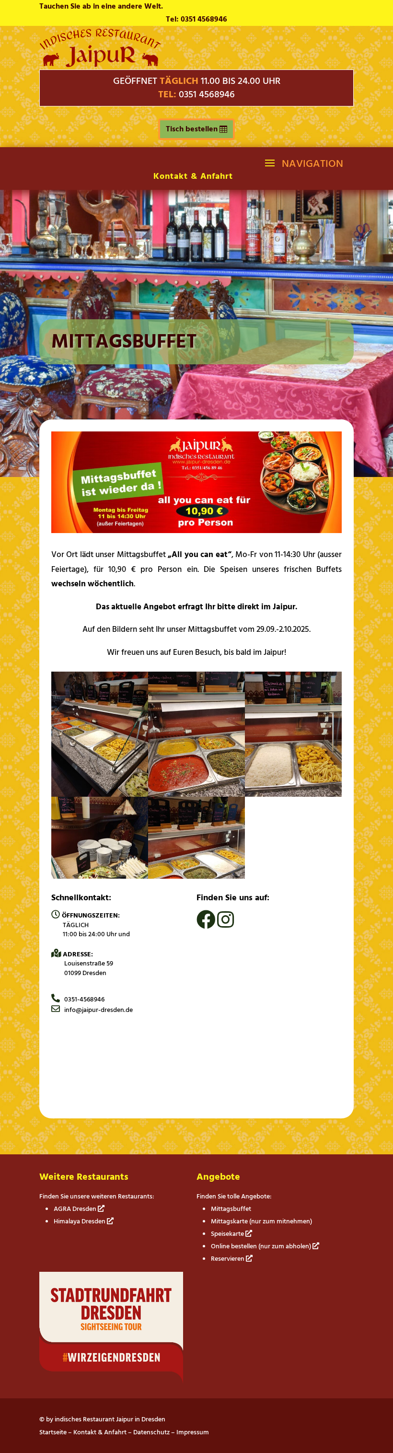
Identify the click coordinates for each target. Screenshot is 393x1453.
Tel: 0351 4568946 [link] (196, 19)
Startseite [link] (53, 1432)
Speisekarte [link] (228, 1233)
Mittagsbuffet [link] (231, 1208)
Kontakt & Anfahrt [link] (193, 176)
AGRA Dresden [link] (76, 1208)
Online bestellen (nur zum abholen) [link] (261, 1246)
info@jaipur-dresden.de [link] (96, 1009)
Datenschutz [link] (151, 1432)
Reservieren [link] (228, 1258)
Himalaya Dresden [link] (80, 1221)
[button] (303, 162)
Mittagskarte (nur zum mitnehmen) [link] (261, 1221)
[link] (100, 64)
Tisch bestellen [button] (192, 129)
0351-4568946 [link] (82, 999)
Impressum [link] (192, 1432)
